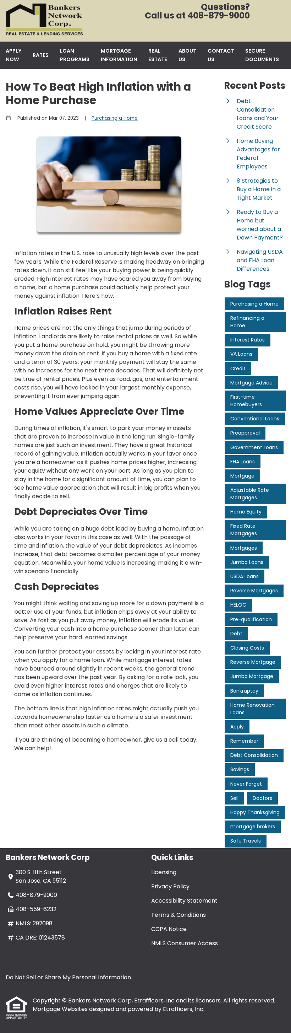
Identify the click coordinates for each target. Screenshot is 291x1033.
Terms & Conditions (178, 915)
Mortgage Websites (61, 1009)
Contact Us (221, 55)
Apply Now (14, 55)
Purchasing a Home (115, 118)
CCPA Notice (169, 929)
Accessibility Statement (184, 901)
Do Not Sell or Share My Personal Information (68, 977)
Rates (41, 55)
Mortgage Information (119, 55)
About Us (187, 55)
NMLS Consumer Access (184, 943)
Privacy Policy (170, 886)
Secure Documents (262, 55)
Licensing (163, 872)
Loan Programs (74, 55)
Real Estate (157, 55)
